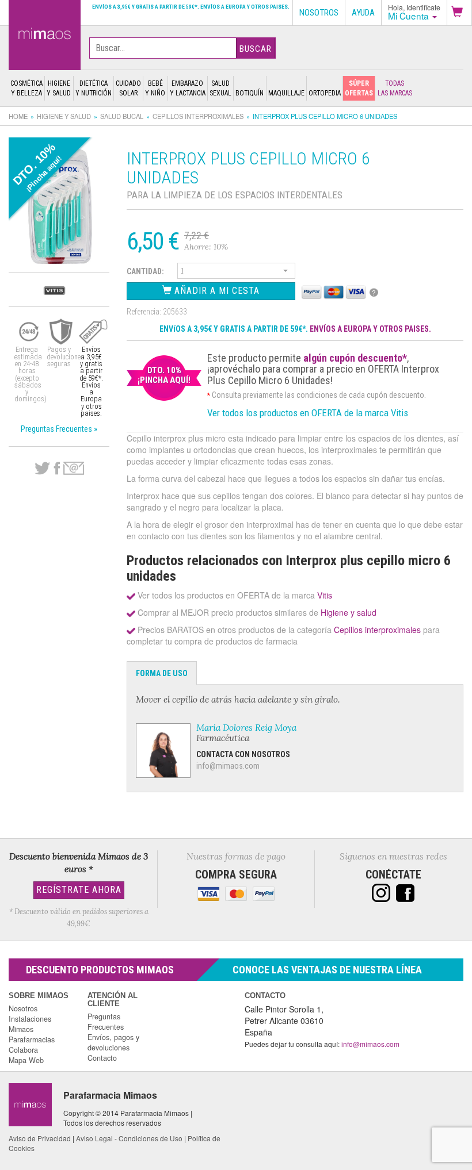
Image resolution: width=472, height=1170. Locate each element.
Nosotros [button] (318, 12)
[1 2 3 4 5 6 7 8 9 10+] (236, 272)
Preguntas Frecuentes (105, 1021)
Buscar (255, 49)
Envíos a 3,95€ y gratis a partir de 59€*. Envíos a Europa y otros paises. (191, 6)
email (73, 468)
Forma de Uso (162, 673)
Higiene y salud (64, 116)
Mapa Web (26, 1060)
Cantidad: (145, 271)
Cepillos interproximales (198, 116)
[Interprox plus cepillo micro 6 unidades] (45, 33)
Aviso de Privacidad (40, 1138)
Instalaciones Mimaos (30, 1024)
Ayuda (363, 12)
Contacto (102, 1058)
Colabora (23, 1050)
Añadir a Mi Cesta (216, 290)
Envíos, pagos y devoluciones (113, 1042)
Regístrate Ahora (78, 889)
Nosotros (23, 1008)
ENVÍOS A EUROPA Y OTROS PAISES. (370, 328)
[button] (459, 12)
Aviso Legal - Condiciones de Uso (129, 1138)
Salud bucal (121, 116)
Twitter (42, 468)
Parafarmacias (32, 1039)
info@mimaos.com (228, 765)
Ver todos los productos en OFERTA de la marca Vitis (307, 413)
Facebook (57, 468)
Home (18, 116)
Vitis (324, 595)
